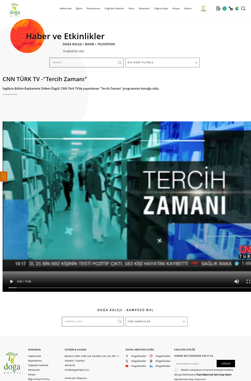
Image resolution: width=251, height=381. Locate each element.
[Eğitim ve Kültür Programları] (224, 8)
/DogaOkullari (138, 356)
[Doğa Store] (230, 8)
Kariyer (176, 8)
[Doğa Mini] (212, 8)
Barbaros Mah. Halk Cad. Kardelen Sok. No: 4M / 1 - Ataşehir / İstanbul (92, 358)
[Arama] (243, 8)
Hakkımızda (34, 356)
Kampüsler (144, 8)
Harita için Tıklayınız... (76, 378)
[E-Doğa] (237, 8)
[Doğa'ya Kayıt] (218, 8)
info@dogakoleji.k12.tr (77, 369)
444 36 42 (70, 365)
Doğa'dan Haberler (114, 8)
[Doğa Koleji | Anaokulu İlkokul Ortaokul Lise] (11, 10)
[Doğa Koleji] (16, 362)
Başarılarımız (35, 360)
